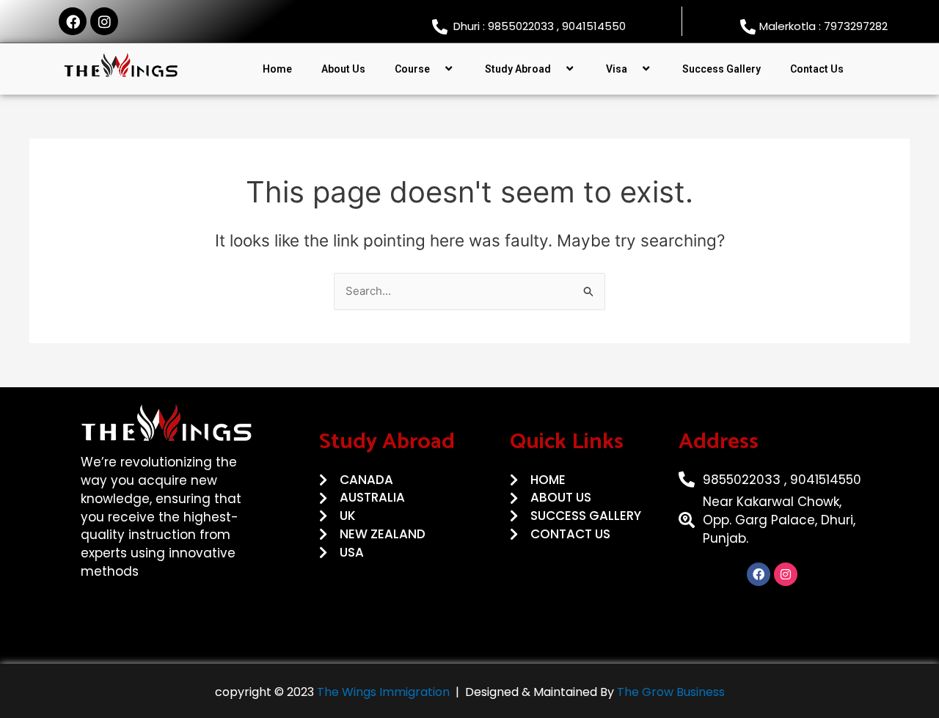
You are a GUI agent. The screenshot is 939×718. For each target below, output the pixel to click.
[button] (436, 69)
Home (277, 69)
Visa (616, 69)
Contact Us (817, 69)
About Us (343, 69)
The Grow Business (671, 692)
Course (412, 69)
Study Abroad (518, 69)
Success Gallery (721, 69)
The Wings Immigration (382, 692)
